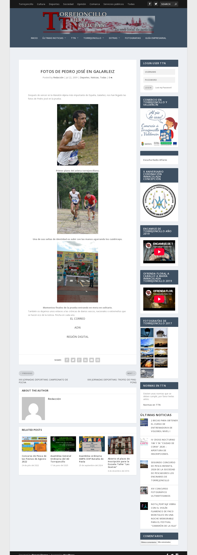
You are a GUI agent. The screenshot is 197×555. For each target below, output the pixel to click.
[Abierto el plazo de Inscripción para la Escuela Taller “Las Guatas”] (120, 445)
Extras (113, 38)
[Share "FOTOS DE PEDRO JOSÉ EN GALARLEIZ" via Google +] (79, 360)
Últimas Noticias (52, 38)
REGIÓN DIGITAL (78, 337)
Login (148, 88)
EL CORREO (77, 318)
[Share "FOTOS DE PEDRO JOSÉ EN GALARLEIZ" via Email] (91, 360)
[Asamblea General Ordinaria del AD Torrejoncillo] (63, 444)
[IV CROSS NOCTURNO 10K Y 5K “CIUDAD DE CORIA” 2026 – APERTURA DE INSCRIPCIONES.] (144, 442)
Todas (131, 4)
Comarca (95, 4)
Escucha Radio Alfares (155, 159)
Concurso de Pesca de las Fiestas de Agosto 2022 (34, 458)
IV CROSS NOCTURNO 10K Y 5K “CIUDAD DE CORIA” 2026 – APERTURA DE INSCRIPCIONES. (163, 447)
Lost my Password (163, 87)
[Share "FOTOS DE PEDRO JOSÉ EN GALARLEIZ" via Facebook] (67, 360)
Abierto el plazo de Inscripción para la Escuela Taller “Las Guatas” (119, 463)
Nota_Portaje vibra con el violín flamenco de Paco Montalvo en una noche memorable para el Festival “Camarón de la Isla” (164, 515)
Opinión (81, 4)
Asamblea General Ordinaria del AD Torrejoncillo (60, 458)
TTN (73, 38)
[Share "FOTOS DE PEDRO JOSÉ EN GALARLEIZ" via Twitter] (73, 360)
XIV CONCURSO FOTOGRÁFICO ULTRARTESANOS (160, 492)
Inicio (34, 38)
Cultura (41, 4)
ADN (77, 327)
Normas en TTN (152, 404)
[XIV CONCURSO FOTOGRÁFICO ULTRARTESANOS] (144, 491)
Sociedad (68, 4)
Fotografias (133, 38)
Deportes (54, 4)
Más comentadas (164, 542)
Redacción (58, 77)
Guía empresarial (155, 38)
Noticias (95, 77)
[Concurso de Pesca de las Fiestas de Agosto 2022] (34, 444)
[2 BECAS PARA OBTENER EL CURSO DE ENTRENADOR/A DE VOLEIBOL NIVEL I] (144, 423)
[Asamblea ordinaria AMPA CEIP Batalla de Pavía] (92, 444)
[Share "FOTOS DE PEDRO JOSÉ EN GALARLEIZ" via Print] (98, 360)
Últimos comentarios (148, 542)
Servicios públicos (114, 4)
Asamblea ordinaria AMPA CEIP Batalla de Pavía (91, 458)
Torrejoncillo (26, 4)
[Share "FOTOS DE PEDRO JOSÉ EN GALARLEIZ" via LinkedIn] (85, 360)
